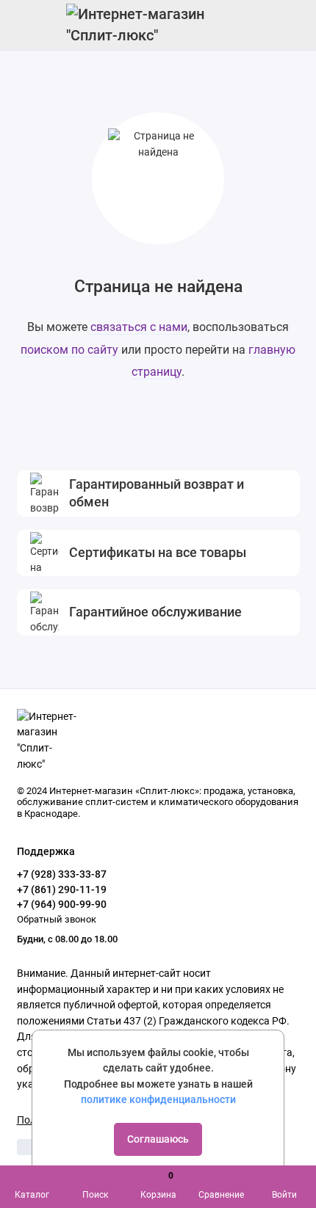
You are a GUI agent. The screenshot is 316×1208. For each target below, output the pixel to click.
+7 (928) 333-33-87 (62, 874)
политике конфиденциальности (158, 1100)
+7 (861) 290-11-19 (62, 889)
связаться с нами (138, 327)
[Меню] (25, 25)
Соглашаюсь (158, 1139)
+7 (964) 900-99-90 (62, 904)
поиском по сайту (69, 350)
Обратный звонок (56, 919)
